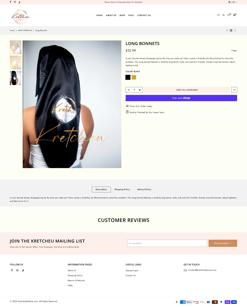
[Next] (116, 104)
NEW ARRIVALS (25, 30)
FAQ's (131, 15)
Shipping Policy (122, 189)
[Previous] (28, 104)
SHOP (122, 15)
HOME (99, 15)
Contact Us (131, 275)
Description (101, 189)
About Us (72, 270)
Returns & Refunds (76, 280)
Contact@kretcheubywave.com (202, 270)
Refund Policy (144, 189)
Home (12, 30)
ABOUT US (111, 15)
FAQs (70, 285)
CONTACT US (144, 15)
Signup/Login (132, 270)
